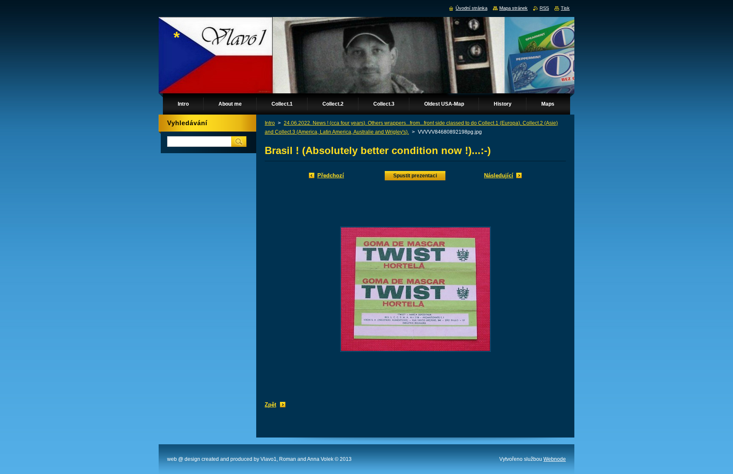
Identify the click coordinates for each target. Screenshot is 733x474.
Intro (270, 123)
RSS (544, 8)
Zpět (270, 404)
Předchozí (330, 175)
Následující (498, 175)
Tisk (565, 8)
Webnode (554, 459)
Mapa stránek (513, 8)
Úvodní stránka (471, 8)
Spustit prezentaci (415, 176)
